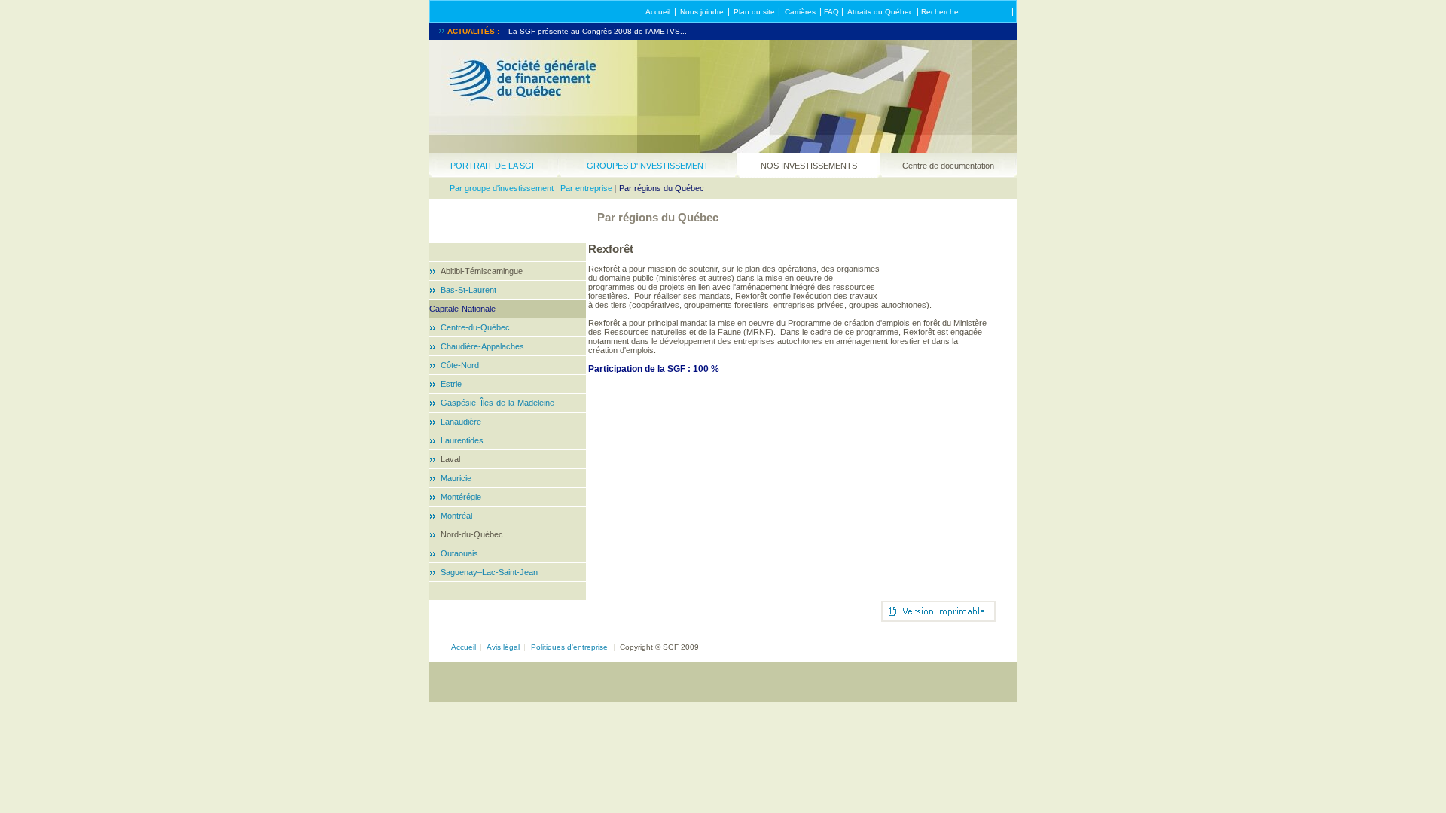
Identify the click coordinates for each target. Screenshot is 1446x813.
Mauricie (456, 478)
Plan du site (754, 12)
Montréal (456, 515)
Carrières (800, 12)
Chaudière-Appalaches (482, 346)
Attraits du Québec (880, 12)
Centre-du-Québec (475, 327)
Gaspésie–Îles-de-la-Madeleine (497, 402)
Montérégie (461, 496)
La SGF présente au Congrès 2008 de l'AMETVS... (597, 31)
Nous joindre (702, 12)
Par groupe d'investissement (502, 188)
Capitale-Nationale (462, 308)
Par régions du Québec (661, 188)
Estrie (451, 383)
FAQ (831, 12)
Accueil (657, 12)
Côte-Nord (460, 365)
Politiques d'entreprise (569, 647)
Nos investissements (809, 165)
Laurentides (462, 440)
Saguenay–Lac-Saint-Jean (489, 572)
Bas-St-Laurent (468, 289)
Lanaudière (461, 421)
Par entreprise (586, 188)
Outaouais (459, 553)
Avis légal (503, 647)
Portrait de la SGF (493, 165)
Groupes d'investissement (648, 165)
